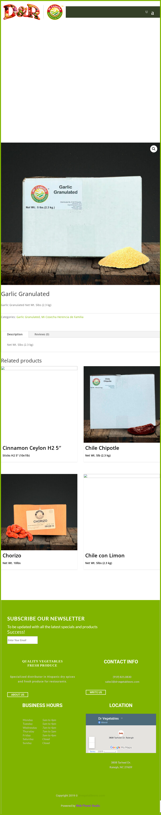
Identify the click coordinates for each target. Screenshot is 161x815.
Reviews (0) (42, 334)
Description (15, 334)
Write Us (96, 692)
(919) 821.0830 (122, 677)
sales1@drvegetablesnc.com (122, 681)
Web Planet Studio (88, 806)
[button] (153, 148)
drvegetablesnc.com (91, 795)
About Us (17, 694)
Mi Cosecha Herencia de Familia (62, 317)
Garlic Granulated (28, 317)
